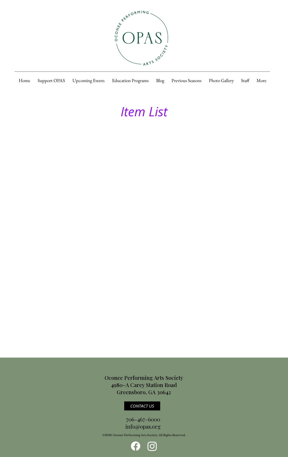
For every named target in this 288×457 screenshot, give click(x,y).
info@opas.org (143, 426)
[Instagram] (152, 446)
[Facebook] (135, 446)
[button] (51, 80)
